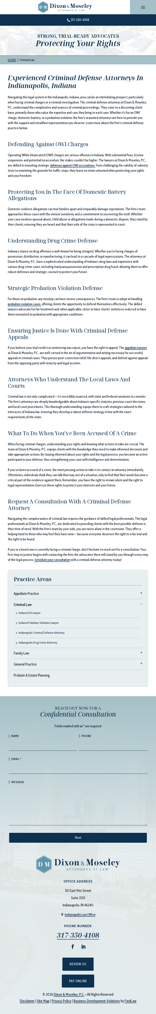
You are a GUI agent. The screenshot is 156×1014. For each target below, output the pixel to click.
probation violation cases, (24, 304)
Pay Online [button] (78, 981)
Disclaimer (27, 1001)
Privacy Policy (61, 1001)
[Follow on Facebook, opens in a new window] (72, 946)
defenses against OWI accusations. (72, 165)
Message (17, 782)
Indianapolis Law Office (80, 914)
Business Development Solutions (97, 1001)
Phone (86, 736)
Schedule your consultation (52, 560)
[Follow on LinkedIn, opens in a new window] (83, 946)
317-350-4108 (80, 20)
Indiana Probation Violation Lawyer (39, 623)
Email (16, 759)
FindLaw (130, 1001)
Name (15, 736)
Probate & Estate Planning (32, 675)
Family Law (21, 653)
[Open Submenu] (141, 592)
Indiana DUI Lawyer (30, 613)
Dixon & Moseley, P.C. (69, 994)
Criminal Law (23, 604)
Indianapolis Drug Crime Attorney (38, 642)
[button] (143, 7)
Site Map (43, 1001)
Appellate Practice (26, 593)
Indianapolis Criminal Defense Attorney (41, 632)
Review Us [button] (78, 964)
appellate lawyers (136, 348)
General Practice (25, 664)
